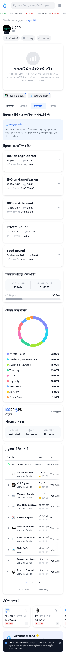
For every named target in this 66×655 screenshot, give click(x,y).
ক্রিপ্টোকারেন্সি (8, 20)
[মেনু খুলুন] (60, 28)
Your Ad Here (41, 95)
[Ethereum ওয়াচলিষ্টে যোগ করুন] (56, 610)
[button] (33, 13)
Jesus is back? (16, 95)
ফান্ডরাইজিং (32, 20)
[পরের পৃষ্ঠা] (39, 582)
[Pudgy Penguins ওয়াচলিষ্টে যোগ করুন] (25, 610)
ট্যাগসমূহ (30, 38)
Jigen (21, 20)
